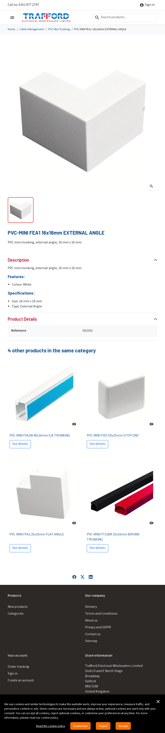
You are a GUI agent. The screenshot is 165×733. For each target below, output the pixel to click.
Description (18, 259)
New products (18, 607)
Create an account (21, 680)
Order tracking (18, 666)
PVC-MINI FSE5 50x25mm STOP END (113, 435)
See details (20, 444)
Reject (103, 726)
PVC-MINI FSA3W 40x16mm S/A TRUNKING (39, 435)
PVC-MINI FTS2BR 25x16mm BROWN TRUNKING (113, 537)
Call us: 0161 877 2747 (23, 5)
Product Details (22, 319)
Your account (18, 655)
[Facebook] (74, 577)
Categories (16, 613)
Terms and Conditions (101, 613)
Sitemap (91, 641)
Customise (80, 726)
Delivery (91, 607)
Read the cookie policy (50, 726)
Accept (123, 726)
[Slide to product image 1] (21, 210)
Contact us (93, 634)
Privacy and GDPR (98, 627)
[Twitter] (82, 577)
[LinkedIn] (90, 577)
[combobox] (124, 17)
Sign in (13, 673)
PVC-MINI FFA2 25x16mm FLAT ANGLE (36, 534)
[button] (158, 701)
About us (91, 620)
